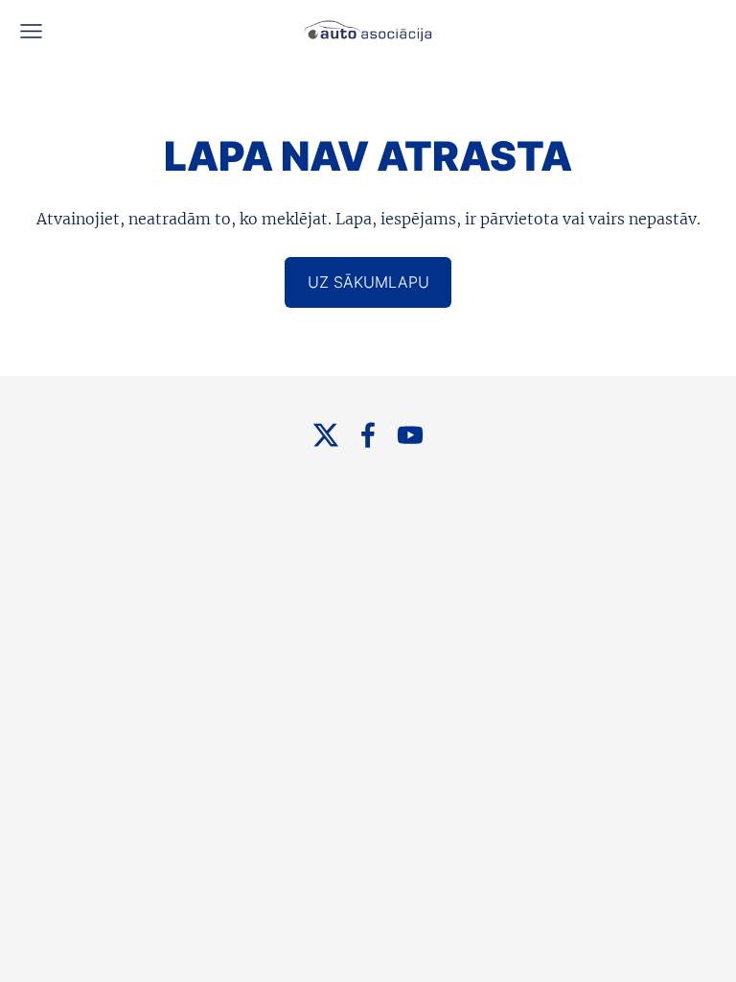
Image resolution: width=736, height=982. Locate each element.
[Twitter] (326, 435)
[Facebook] (368, 435)
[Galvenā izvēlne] (31, 31)
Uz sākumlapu (368, 282)
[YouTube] (410, 435)
